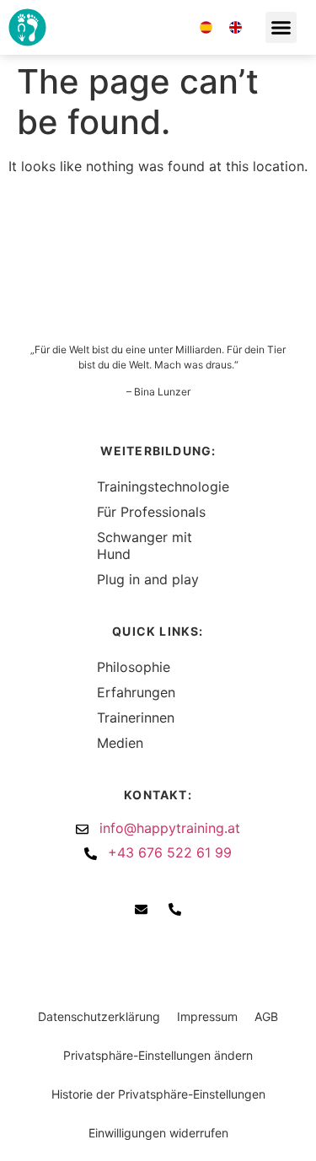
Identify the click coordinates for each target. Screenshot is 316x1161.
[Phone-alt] (177, 27)
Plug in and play (148, 579)
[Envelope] (147, 27)
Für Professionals (151, 511)
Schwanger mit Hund (144, 545)
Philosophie (133, 666)
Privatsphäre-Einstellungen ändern (158, 1055)
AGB (266, 1016)
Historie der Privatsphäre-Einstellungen (158, 1094)
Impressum (207, 1016)
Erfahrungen (136, 692)
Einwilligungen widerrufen (158, 1133)
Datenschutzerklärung (99, 1016)
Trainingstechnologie (158, 486)
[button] (281, 28)
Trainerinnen (135, 717)
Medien (120, 742)
